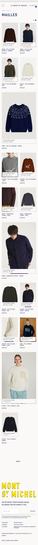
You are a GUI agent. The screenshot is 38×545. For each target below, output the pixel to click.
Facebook (4, 524)
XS (4, 45)
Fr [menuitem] (30, 5)
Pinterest (5, 526)
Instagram (5, 522)
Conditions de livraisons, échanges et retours (25, 527)
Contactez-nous (18, 524)
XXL (12, 45)
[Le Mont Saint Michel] (19, 5)
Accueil (3, 10)
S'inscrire (32, 511)
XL (9, 45)
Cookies (4, 535)
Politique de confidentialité (23, 533)
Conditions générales (8, 533)
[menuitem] (30, 5)
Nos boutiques (18, 522)
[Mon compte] (33, 5)
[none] (30, 5)
